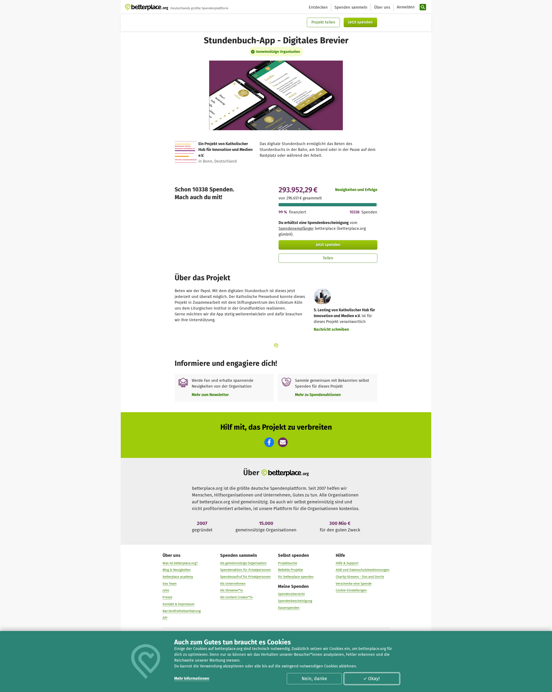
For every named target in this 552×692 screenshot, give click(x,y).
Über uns (382, 7)
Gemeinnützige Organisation (278, 52)
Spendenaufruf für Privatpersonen (245, 577)
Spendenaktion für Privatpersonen (245, 570)
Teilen (328, 258)
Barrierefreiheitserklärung (182, 611)
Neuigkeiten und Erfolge (356, 189)
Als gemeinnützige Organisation (243, 563)
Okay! (374, 678)
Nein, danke (314, 678)
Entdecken (318, 7)
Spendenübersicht (291, 594)
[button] (269, 442)
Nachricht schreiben (331, 329)
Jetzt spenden (360, 22)
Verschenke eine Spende (354, 584)
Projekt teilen (323, 22)
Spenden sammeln (350, 7)
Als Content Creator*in (236, 597)
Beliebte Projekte (290, 570)
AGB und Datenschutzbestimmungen (362, 570)
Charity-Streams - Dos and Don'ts (360, 577)
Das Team (170, 584)
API (165, 618)
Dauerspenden (289, 608)
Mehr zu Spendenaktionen (318, 394)
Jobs (166, 590)
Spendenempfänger (296, 228)
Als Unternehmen (233, 584)
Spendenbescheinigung (295, 601)
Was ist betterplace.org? (180, 563)
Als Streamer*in (231, 590)
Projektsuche (287, 563)
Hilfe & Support (347, 563)
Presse (167, 597)
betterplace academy (178, 577)
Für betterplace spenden (296, 577)
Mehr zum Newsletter (210, 394)
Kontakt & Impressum (178, 604)
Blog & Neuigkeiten (177, 570)
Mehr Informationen (191, 678)
